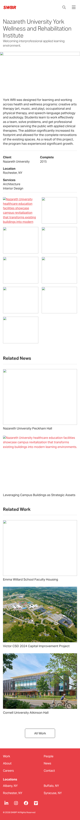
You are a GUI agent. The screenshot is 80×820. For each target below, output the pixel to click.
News (47, 763)
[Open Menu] (73, 7)
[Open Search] (64, 7)
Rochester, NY (12, 793)
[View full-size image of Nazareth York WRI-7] (20, 300)
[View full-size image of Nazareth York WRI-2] (20, 240)
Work (6, 756)
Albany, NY (10, 786)
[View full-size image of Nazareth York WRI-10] (59, 240)
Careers (8, 771)
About (7, 763)
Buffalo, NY (51, 786)
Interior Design (13, 188)
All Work (40, 733)
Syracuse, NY (53, 793)
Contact (49, 771)
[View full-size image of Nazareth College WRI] (20, 210)
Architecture (11, 184)
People (48, 756)
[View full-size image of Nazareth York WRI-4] (59, 300)
